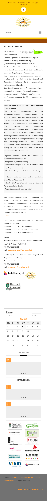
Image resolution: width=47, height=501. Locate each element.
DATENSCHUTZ (37, 489)
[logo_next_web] (15, 446)
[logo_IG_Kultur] (15, 439)
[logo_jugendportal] (15, 454)
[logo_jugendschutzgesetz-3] (32, 423)
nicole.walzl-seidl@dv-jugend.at (20, 250)
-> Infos (7, 215)
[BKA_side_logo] (15, 431)
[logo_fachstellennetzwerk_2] (32, 446)
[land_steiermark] (15, 423)
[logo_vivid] (15, 462)
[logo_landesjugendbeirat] (32, 431)
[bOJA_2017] (32, 439)
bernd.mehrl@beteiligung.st (18, 267)
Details (23, 373)
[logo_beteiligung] (32, 462)
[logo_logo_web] (32, 454)
